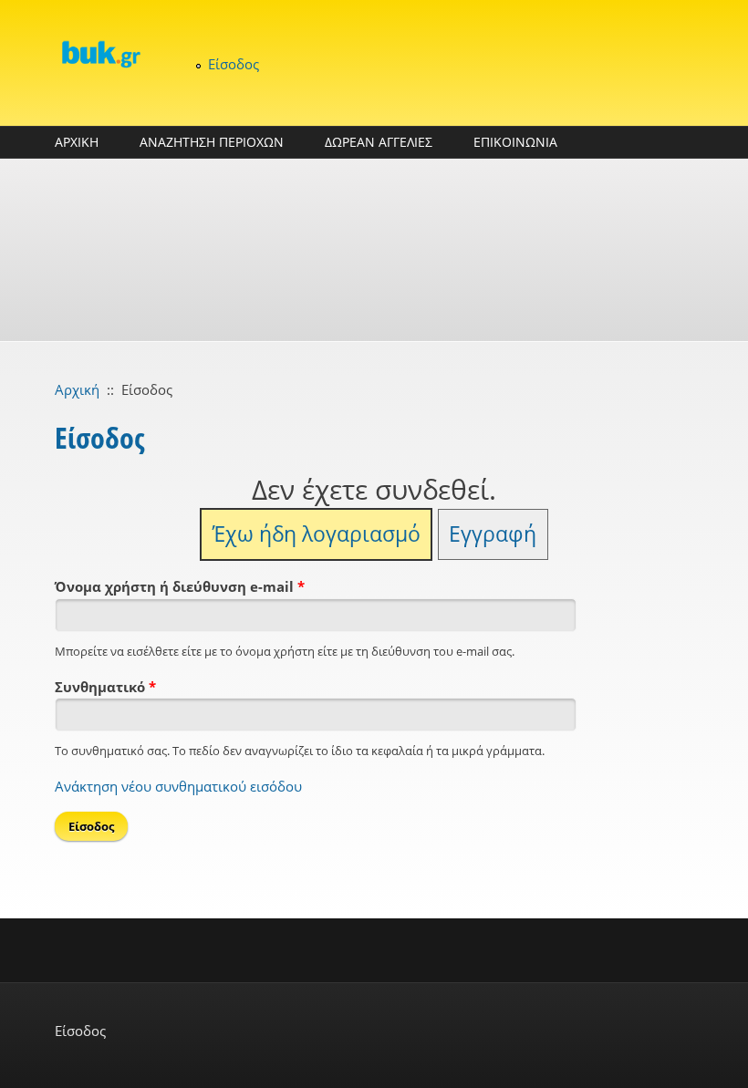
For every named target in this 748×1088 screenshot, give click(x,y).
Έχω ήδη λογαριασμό (317, 534)
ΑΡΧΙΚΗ (77, 141)
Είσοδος (233, 64)
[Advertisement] (374, 250)
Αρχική (77, 389)
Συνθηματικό (105, 687)
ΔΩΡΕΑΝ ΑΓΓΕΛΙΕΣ (378, 141)
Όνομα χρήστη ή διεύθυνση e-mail (180, 586)
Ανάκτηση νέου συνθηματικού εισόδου (178, 786)
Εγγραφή (492, 534)
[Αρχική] (100, 53)
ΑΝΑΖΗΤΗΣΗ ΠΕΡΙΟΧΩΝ (212, 141)
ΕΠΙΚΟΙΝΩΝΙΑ (515, 141)
